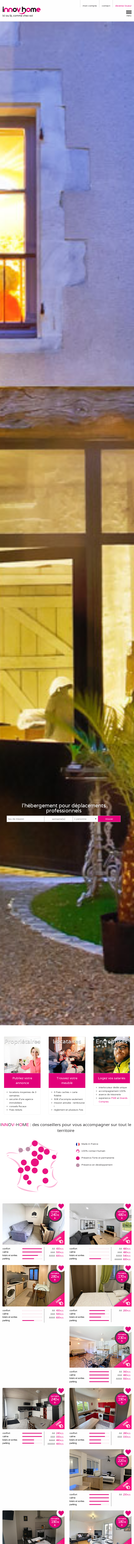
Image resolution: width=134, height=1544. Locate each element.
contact (106, 5)
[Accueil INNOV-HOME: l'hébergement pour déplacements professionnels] (22, 11)
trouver (109, 818)
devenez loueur (123, 5)
